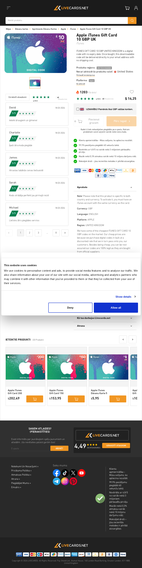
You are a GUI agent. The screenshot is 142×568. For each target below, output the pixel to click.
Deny (70, 307)
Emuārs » (16, 487)
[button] (123, 339)
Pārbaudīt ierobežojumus (85, 75)
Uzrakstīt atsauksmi (116, 446)
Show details (123, 296)
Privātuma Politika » (21, 470)
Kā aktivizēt (80, 84)
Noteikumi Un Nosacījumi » (24, 466)
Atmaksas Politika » (21, 475)
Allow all (116, 307)
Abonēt (59, 449)
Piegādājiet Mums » (21, 483)
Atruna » (15, 479)
